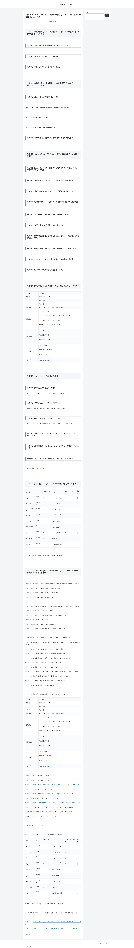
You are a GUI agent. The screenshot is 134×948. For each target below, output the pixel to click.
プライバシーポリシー (105, 943)
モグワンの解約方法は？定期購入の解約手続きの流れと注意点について (53, 794)
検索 (87, 12)
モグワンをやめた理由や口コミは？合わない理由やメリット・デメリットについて (56, 785)
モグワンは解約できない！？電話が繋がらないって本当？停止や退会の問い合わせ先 (57, 803)
